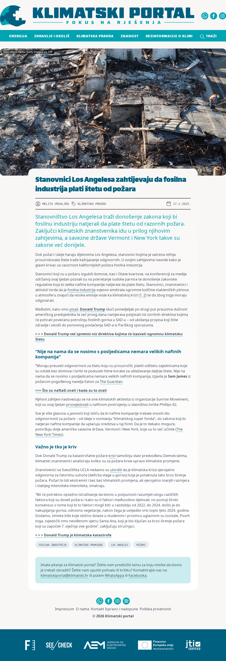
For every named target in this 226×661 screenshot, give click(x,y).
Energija (18, 36)
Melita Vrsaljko (55, 204)
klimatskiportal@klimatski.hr (65, 575)
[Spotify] (126, 601)
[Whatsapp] (204, 15)
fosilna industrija (82, 289)
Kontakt (97, 609)
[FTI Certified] (193, 645)
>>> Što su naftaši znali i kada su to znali (71, 390)
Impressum (64, 609)
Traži (211, 36)
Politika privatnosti (155, 609)
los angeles (119, 545)
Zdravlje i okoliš (51, 36)
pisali (74, 309)
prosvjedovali (77, 404)
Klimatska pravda (95, 36)
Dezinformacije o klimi (169, 36)
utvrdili (116, 469)
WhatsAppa (114, 575)
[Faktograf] (30, 645)
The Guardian (111, 381)
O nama (82, 609)
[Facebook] (213, 15)
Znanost (129, 36)
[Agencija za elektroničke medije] (104, 645)
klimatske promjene (89, 545)
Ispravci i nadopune (121, 609)
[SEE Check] (59, 645)
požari (141, 545)
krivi (112, 455)
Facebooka (137, 575)
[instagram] (222, 15)
